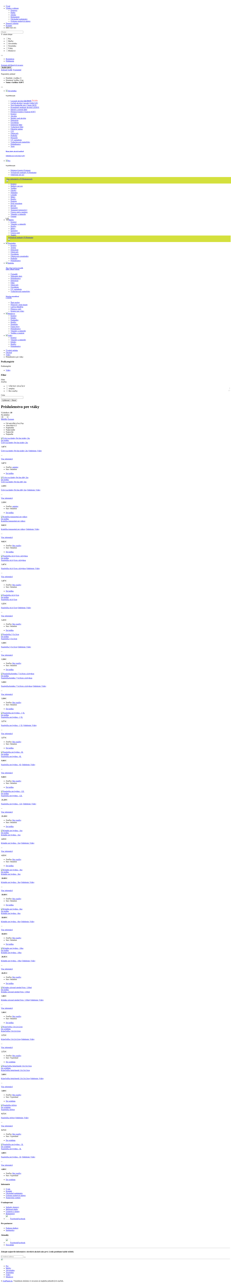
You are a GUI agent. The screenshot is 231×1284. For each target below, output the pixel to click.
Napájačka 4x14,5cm (9, 599)
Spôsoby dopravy (12, 1207)
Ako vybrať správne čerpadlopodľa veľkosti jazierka (14, 268)
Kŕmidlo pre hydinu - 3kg (10, 874)
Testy (13, 146)
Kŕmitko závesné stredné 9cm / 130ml (15, 992)
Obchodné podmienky (19, 19)
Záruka (13, 15)
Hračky (13, 199)
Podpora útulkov (12, 1228)
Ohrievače (14, 133)
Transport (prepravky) (19, 210)
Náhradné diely (16, 276)
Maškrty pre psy (17, 186)
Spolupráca (10, 1230)
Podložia (14, 136)
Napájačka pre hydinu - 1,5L (12, 717)
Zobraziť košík (6, 70)
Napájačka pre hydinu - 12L (11, 796)
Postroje (14, 201)
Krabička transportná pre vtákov (13, 521)
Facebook (21, 1219)
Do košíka (5, 440)
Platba (13, 13)
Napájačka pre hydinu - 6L (11, 756)
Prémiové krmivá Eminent (20, 170)
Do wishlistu (6, 1029)
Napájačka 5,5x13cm (9, 639)
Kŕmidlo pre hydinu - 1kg (10, 835)
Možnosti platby (12, 1209)
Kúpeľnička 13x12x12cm (11, 1031)
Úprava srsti (15, 233)
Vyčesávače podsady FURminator (23, 172)
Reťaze (13, 206)
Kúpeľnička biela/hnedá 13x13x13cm (15, 1070)
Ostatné (13, 216)
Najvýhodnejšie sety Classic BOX (24, 105)
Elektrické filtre (16, 125)
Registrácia (10, 59)
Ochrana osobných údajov (21, 21)
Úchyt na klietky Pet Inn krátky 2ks (14, 443)
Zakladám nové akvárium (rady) (15, 155)
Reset (14, 400)
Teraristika (12, 46)
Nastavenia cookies (13, 1198)
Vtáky (10, 48)
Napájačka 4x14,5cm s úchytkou (13, 560)
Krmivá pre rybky (17, 311)
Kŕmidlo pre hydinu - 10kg (11, 953)
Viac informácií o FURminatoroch (19, 179)
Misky (13, 197)
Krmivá (13, 114)
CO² (12, 131)
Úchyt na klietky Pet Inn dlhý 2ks (13, 482)
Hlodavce (12, 51)
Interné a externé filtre (19, 110)
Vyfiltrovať (6, 400)
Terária (13, 248)
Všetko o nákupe (12, 8)
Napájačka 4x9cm (8, 1110)
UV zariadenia (16, 140)
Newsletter (10, 1245)
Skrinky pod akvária (18, 118)
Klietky (13, 318)
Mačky (10, 41)
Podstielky (15, 320)
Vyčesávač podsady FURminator (20, 237)
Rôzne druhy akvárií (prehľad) (15, 151)
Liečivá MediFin (17, 307)
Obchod (9, 353)
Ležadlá (14, 195)
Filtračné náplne (17, 129)
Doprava (14, 10)
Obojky (13, 190)
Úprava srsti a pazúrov (19, 212)
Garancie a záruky (13, 1211)
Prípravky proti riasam (19, 305)
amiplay (12, 389)
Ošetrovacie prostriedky (20, 256)
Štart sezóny (15, 302)
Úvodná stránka (12, 350)
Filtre (13, 283)
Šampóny (14, 208)
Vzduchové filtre (17, 127)
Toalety (13, 235)
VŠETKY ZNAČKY (17, 386)
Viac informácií (7, 459)
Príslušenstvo (16, 144)
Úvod (8, 6)
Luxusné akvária (24, 101)
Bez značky (13, 391)
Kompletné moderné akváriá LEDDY (25, 107)
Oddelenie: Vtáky (35, 451)
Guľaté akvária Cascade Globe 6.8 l (24, 103)
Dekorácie (14, 120)
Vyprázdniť (17, 70)
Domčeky (14, 324)
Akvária (14, 116)
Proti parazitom (16, 203)
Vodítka (13, 188)
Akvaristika (12, 43)
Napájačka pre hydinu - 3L (11, 1149)
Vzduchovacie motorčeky (20, 142)
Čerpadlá (14, 274)
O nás (8, 1189)
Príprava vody (16, 309)
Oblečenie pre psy (17, 175)
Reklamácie (15, 17)
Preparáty (14, 138)
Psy (9, 39)
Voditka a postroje (17, 333)
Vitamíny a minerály (18, 214)
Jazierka (11, 263)
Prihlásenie (10, 61)
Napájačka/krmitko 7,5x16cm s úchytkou (16, 678)
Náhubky (14, 193)
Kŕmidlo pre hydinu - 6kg (10, 913)
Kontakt (9, 26)
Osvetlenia (15, 123)
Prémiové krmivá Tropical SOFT (23, 112)
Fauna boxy (15, 327)
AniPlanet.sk (8, 1281)
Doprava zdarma (12, 23)
